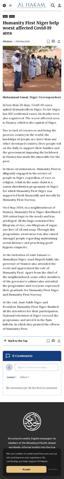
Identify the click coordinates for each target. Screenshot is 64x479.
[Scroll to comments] (53, 41)
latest (11, 377)
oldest (23, 377)
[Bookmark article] (48, 41)
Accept (26, 469)
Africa (12, 16)
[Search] (53, 5)
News (5, 16)
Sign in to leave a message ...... (33, 367)
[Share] (58, 41)
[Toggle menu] (4, 5)
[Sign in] (59, 5)
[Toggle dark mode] (10, 5)
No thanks (53, 469)
